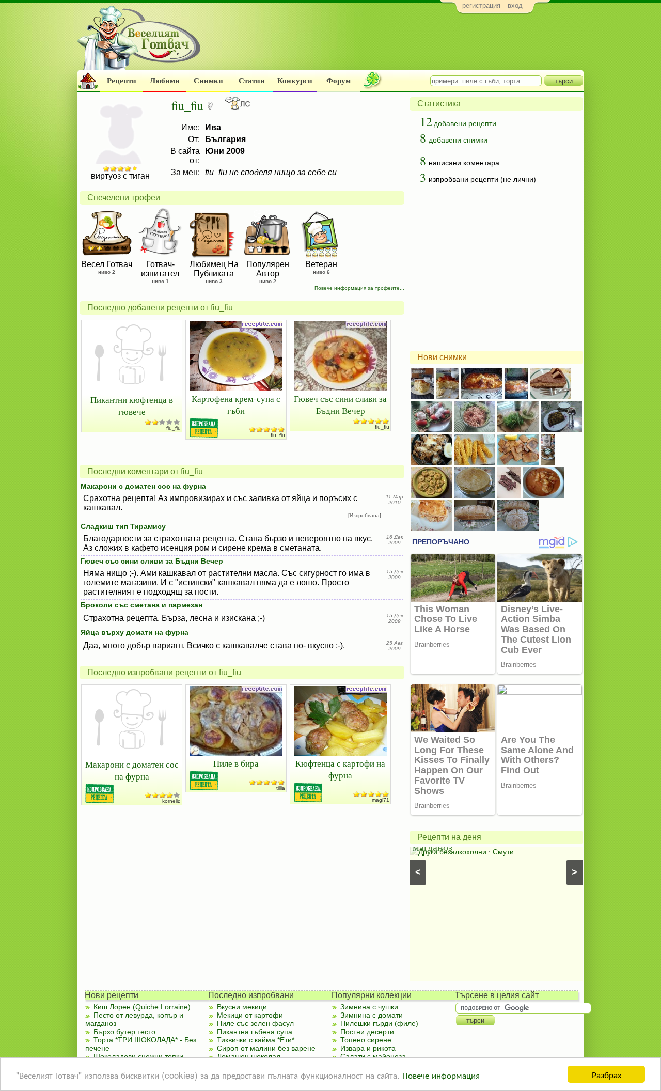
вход (515, 5)
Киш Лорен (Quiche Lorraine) (142, 1007)
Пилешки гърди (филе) (379, 1023)
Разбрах (606, 1074)
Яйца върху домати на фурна (134, 632)
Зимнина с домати (371, 1015)
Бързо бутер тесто (124, 1031)
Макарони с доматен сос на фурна (143, 486)
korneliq (171, 801)
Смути (503, 852)
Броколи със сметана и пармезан (141, 605)
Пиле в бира (236, 763)
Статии (252, 80)
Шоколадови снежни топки (138, 1056)
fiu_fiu (173, 428)
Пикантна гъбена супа (254, 1031)
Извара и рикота (368, 1048)
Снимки (208, 80)
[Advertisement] (395, 44)
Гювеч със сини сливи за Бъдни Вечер (340, 404)
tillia (280, 788)
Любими (165, 80)
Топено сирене (365, 1040)
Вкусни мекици (242, 1007)
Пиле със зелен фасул (255, 1023)
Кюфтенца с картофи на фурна (340, 769)
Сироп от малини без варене (266, 1048)
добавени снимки (458, 140)
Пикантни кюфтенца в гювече (131, 405)
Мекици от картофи (250, 1015)
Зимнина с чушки (369, 1007)
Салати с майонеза (373, 1056)
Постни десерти (367, 1031)
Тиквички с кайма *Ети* (255, 1040)
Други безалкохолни (452, 852)
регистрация (481, 5)
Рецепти (121, 80)
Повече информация (441, 1074)
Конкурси (294, 80)
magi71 (380, 800)
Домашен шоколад (248, 1056)
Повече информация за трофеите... (359, 288)
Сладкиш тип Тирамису (123, 526)
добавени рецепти (465, 123)
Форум (338, 80)
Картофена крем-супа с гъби (236, 404)
